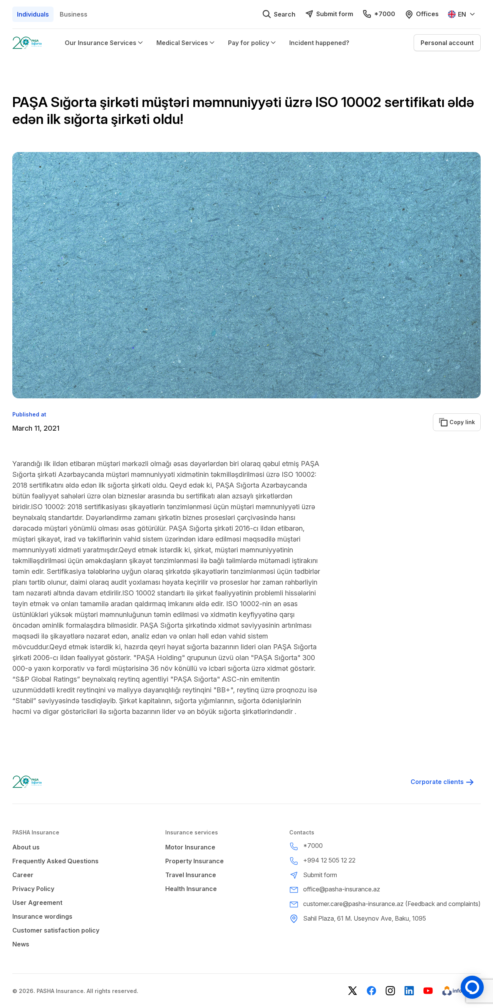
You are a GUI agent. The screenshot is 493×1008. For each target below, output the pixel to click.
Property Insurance (194, 861)
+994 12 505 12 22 (329, 860)
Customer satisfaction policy (55, 930)
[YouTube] (428, 991)
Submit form (334, 14)
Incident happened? (319, 43)
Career (23, 875)
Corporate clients (437, 782)
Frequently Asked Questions (55, 861)
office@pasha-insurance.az (341, 889)
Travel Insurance (190, 875)
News (20, 944)
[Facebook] (371, 991)
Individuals (33, 14)
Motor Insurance (190, 847)
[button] (447, 42)
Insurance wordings (42, 916)
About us (26, 847)
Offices (427, 14)
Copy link (458, 422)
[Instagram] (390, 991)
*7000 (384, 14)
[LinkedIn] (409, 991)
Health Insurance (191, 889)
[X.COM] (352, 991)
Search (284, 14)
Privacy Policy (33, 889)
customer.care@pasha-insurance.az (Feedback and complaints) (392, 904)
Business (73, 14)
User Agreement (37, 902)
